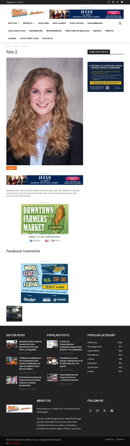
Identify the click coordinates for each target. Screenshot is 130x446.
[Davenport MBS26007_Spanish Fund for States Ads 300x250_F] (106, 91)
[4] (86, 18)
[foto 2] (44, 164)
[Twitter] (117, 2)
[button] (120, 23)
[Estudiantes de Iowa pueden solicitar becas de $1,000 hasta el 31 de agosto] (52, 360)
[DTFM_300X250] (44, 243)
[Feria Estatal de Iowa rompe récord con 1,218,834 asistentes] (52, 377)
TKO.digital (14, 443)
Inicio (8, 46)
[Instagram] (113, 2)
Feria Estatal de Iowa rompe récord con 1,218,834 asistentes (69, 377)
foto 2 (17, 46)
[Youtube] (122, 2)
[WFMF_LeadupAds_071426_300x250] (44, 302)
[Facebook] (108, 2)
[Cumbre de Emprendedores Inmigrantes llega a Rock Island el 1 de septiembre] (52, 344)
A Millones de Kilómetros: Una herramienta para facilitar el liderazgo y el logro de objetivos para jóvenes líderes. (30, 363)
